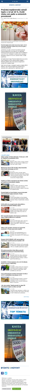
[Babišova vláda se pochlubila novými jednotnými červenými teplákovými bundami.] (6, 141)
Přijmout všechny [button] (16, 388)
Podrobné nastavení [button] (7, 388)
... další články (26, 296)
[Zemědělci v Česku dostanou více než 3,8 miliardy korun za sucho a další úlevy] (5, 267)
